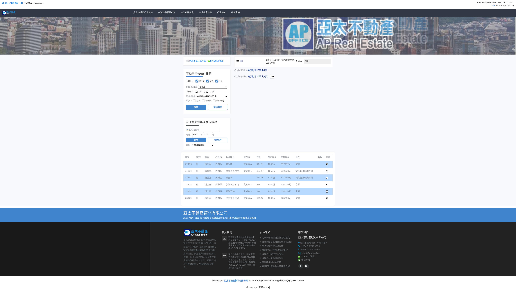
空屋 (198, 100)
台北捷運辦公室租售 (143, 12)
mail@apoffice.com (311, 253)
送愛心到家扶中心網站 (272, 254)
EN (497, 5)
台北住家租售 (205, 12)
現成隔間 (220, 100)
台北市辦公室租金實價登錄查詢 (277, 241)
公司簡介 (221, 12)
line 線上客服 (307, 256)
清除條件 (218, 107)
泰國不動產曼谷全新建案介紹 (276, 266)
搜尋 (196, 107)
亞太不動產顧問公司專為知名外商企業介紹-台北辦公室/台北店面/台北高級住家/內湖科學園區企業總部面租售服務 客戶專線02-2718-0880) (242, 242)
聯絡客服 (235, 12)
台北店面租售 (187, 12)
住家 (221, 81)
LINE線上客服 (216, 60)
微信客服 (305, 259)
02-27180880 (11, 3)
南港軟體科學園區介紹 (272, 245)
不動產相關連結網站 (271, 262)
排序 (300, 61)
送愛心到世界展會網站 (272, 258)
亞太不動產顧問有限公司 (236, 280)
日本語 (503, 5)
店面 (212, 81)
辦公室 (202, 81)
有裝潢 (208, 100)
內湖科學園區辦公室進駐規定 (276, 237)
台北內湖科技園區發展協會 (275, 250)
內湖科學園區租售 (166, 12)
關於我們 (191, 43)
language (252, 287)
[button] (254, 50)
